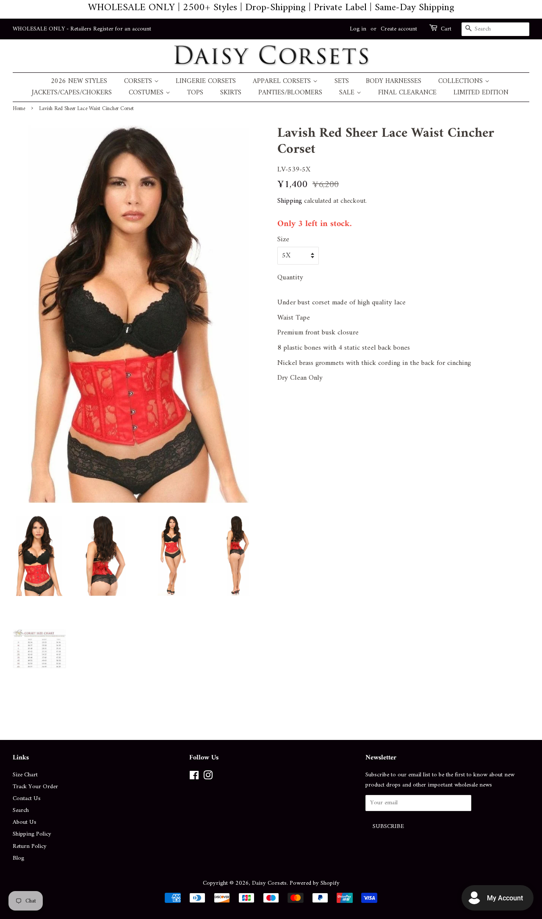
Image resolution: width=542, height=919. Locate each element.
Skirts (230, 93)
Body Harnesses (393, 81)
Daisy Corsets (269, 883)
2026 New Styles (79, 81)
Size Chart (25, 775)
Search (21, 810)
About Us (24, 822)
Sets (342, 81)
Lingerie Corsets (206, 81)
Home (19, 108)
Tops (195, 93)
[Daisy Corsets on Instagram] (208, 777)
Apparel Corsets (283, 81)
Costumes (147, 93)
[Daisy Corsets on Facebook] (194, 777)
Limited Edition (481, 93)
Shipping (289, 201)
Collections (461, 81)
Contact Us (27, 798)
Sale (348, 93)
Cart (446, 29)
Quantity (290, 278)
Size (283, 240)
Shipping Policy (32, 834)
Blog (18, 858)
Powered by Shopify (315, 883)
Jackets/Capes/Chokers (72, 93)
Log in (358, 29)
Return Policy (30, 846)
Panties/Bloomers (290, 93)
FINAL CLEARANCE (407, 93)
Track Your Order (35, 786)
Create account (399, 29)
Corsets (139, 81)
